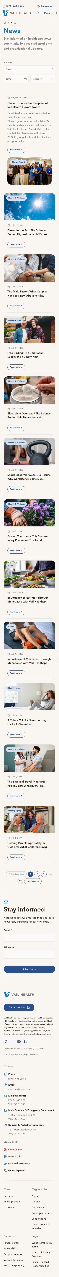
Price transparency (14, 1265)
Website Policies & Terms (42, 1245)
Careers (36, 1201)
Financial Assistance (19, 1163)
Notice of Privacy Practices (41, 1254)
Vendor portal (39, 1218)
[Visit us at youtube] (19, 1041)
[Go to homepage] (5, 23)
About (35, 1196)
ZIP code (10, 947)
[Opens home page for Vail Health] (17, 13)
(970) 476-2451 (17, 1078)
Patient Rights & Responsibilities (40, 1264)
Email (8, 930)
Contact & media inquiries (41, 1226)
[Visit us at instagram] (12, 1041)
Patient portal (11, 1243)
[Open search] (37, 13)
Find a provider (12, 1201)
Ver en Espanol (16, 1170)
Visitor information (14, 1260)
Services (8, 1196)
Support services (13, 1254)
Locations (9, 1207)
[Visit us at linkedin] (25, 1041)
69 (21, 882)
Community (38, 1207)
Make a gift (14, 1156)
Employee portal (41, 1213)
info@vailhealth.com (19, 1089)
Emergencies (15, 1149)
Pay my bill (10, 1248)
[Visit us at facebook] (6, 1041)
